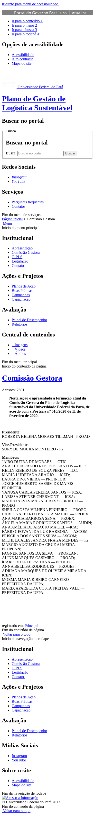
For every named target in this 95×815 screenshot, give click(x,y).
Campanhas (21, 295)
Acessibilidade (23, 55)
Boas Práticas (22, 290)
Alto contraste (22, 59)
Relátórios (19, 324)
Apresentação (22, 248)
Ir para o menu (24, 25)
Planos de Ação (24, 286)
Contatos (18, 206)
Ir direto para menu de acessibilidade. (30, 4)
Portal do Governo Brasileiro (40, 13)
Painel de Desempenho (29, 320)
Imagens (21, 345)
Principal (31, 625)
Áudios (20, 354)
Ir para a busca (24, 30)
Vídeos (20, 349)
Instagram (19, 756)
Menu (7, 223)
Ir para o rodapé (25, 34)
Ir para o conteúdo (27, 21)
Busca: (11, 153)
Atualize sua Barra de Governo (50, 15)
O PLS (17, 257)
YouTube (19, 760)
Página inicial (12, 219)
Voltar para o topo (16, 634)
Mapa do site (21, 63)
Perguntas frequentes (28, 202)
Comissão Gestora (26, 252)
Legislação (20, 261)
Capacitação (21, 299)
